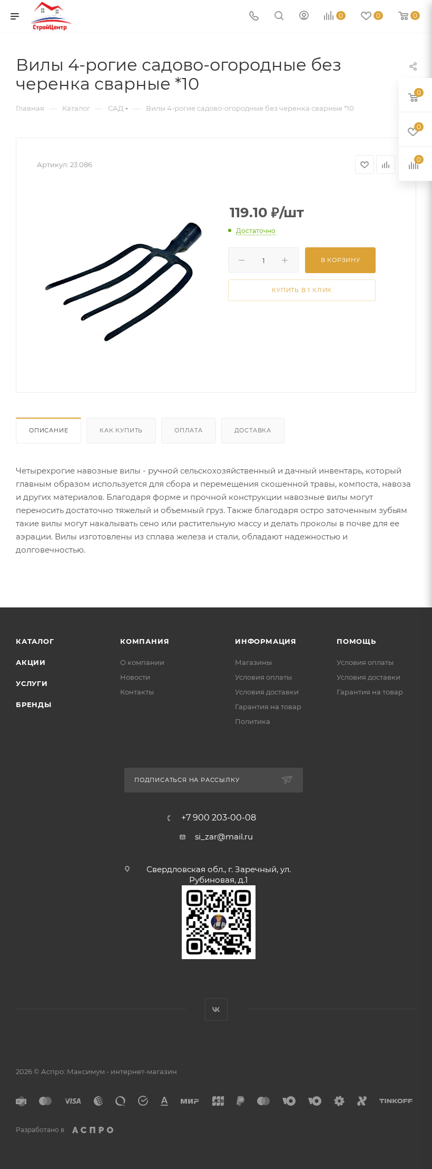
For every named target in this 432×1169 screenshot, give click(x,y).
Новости (135, 677)
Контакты (137, 692)
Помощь (356, 641)
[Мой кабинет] (304, 17)
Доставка (252, 430)
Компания (144, 641)
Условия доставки (267, 692)
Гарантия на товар (268, 706)
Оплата (188, 430)
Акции (31, 662)
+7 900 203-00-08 (218, 818)
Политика (252, 721)
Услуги (32, 683)
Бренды (34, 704)
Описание (48, 430)
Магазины (253, 662)
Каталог (35, 641)
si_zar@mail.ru (224, 837)
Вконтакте (216, 1009)
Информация (266, 641)
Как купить (121, 430)
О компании (142, 662)
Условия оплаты (263, 677)
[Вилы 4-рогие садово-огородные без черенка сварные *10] (124, 275)
